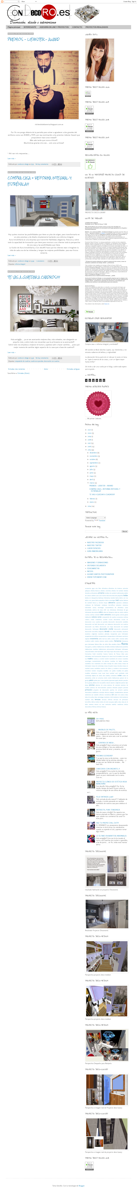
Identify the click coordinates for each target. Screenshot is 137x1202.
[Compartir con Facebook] (59, 164)
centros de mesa (97, 610)
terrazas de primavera (121, 699)
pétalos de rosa (97, 683)
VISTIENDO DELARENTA (96, 566)
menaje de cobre (112, 663)
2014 (90, 506)
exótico (111, 641)
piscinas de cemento (113, 685)
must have (105, 673)
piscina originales (116, 683)
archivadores (94, 593)
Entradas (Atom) (23, 373)
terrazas (98, 699)
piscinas (92, 685)
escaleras (125, 631)
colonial (97, 615)
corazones (120, 617)
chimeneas (113, 610)
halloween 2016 (92, 651)
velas (119, 702)
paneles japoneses (109, 680)
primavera (88, 690)
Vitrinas (94, 707)
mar (93, 663)
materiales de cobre (100, 663)
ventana (91, 704)
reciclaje (101, 692)
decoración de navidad (121, 627)
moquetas (100, 671)
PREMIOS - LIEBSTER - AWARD (34, 39)
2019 (90, 436)
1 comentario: (40, 261)
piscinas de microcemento (98, 687)
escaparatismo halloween (114, 636)
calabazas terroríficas (108, 605)
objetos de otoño (97, 675)
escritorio (125, 636)
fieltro (119, 644)
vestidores (120, 704)
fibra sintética (113, 644)
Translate (102, 521)
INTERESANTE (30, 27)
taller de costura (119, 695)
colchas (92, 615)
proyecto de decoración (101, 690)
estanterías (94, 639)
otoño (105, 678)
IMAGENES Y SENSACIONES (97, 563)
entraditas (119, 631)
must (99, 673)
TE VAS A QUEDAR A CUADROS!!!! (34, 277)
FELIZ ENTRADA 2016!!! (104, 797)
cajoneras (119, 603)
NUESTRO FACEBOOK (95, 542)
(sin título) (100, 719)
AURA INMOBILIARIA (95, 551)
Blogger (82, 1186)
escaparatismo (103, 636)
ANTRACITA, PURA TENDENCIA (108, 810)
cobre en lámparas (108, 612)
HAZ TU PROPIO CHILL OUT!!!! (107, 823)
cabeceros (111, 603)
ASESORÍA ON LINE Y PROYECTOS (54, 27)
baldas (126, 595)
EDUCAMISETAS (93, 568)
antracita (125, 588)
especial (87, 639)
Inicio (46, 369)
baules (121, 600)
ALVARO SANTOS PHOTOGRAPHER (100, 574)
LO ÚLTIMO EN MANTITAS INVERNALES (111, 836)
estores (102, 641)
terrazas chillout (107, 699)
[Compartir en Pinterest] (61, 164)
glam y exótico (92, 647)
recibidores (95, 692)
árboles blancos (95, 591)
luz (86, 659)
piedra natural (106, 683)
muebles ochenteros (91, 673)
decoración (111, 622)
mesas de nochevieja (98, 666)
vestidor (114, 704)
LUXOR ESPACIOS (94, 548)
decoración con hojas (106, 627)
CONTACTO (77, 27)
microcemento (123, 668)
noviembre (94, 456)
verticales (108, 704)
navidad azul (114, 673)
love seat (125, 656)
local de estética (117, 656)
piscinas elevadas (112, 687)
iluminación (97, 656)
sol (113, 695)
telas (126, 695)
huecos (105, 654)
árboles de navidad (117, 591)
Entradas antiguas (73, 369)
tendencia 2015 (117, 697)
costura (87, 619)
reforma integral (20, 264)
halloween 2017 (101, 651)
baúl (117, 600)
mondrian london (90, 671)
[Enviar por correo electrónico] (53, 164)
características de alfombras (114, 607)
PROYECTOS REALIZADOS (97, 27)
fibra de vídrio (104, 644)
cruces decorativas (114, 619)
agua (93, 588)
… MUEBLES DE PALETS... (106, 730)
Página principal (14, 27)
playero (120, 687)
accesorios (88, 588)
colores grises (115, 615)
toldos (97, 702)
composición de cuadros (22, 361)
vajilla (116, 702)
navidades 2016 (123, 673)
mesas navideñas (95, 668)
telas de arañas (89, 697)
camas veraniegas (98, 607)
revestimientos (119, 692)
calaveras (118, 605)
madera (90, 659)
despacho (101, 631)
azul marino (102, 595)
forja (86, 647)
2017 (89, 443)
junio (92, 473)
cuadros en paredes (37, 361)
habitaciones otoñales (91, 649)
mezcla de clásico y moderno (110, 668)
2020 (90, 433)
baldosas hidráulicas (104, 598)
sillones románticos (105, 695)
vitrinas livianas (101, 707)
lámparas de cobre (107, 656)
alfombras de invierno (115, 588)
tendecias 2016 (108, 697)
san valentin (95, 695)
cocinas (87, 615)
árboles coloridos (106, 591)
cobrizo (126, 612)
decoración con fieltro (92, 627)
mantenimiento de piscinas (100, 661)
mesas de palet (108, 666)
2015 (89, 450)
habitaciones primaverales (106, 649)
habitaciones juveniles (121, 647)
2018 (89, 440)
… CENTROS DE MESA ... (105, 743)
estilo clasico (111, 639)
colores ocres (96, 617)
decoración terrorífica (91, 631)
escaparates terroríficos (91, 636)
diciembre (93, 453)
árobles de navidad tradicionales (114, 593)
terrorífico (88, 702)
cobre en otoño (118, 612)
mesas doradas (117, 666)
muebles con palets (109, 671)
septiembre (94, 463)
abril (91, 479)
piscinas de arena (101, 685)
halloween (118, 649)
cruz (93, 622)
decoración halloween (92, 629)
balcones (109, 595)
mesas (120, 663)
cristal (92, 619)
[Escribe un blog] (55, 164)
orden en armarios (97, 678)
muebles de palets (122, 671)
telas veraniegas (99, 697)
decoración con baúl (91, 624)
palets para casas (99, 680)
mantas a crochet (99, 659)
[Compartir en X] (57, 164)
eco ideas (113, 631)
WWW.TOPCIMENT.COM (96, 577)
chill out (106, 610)
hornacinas (88, 654)
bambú (113, 598)
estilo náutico (95, 641)
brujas (105, 603)
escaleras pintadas (103, 634)
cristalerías (98, 619)
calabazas (125, 603)
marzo (92, 483)
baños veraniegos (110, 600)
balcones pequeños (117, 595)
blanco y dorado (98, 603)
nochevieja (88, 675)
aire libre (98, 588)
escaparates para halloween (119, 634)
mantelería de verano (115, 659)
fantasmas (117, 641)
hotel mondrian (97, 654)
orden (120, 675)
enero (92, 502)
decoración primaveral (121, 629)
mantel (107, 659)
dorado (106, 631)
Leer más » (12, 158)
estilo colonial (120, 639)
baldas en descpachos (91, 598)
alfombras (105, 588)
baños (117, 598)
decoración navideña (122, 622)
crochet (105, 619)
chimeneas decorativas (91, 612)
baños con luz (123, 598)
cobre (101, 612)
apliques (87, 591)
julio (91, 469)
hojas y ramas (124, 651)
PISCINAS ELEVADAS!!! (104, 756)
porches (125, 687)
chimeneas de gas (122, 610)
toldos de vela (104, 702)
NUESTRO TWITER (94, 545)
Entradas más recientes (16, 369)
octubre (93, 459)
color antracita (105, 615)
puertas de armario (116, 690)
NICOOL (90, 571)
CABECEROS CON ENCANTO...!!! (108, 769)
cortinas (125, 617)
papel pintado (119, 680)
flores (124, 644)
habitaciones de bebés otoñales (106, 647)
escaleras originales (91, 634)
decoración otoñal (106, 629)
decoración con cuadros (51, 361)
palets (91, 680)
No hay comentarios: (42, 164)
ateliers (94, 595)
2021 (89, 430)
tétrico (93, 702)
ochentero (114, 675)
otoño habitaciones (113, 678)
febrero (93, 499)
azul (97, 595)
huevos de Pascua (114, 654)
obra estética (106, 675)
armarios (101, 593)
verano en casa (99, 704)
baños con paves (90, 600)
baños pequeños (100, 600)
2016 (90, 446)
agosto (92, 466)
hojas (108, 651)
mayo (92, 476)
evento (107, 641)
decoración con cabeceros (105, 624)
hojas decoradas (114, 651)
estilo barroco (103, 639)
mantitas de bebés (116, 661)
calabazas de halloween (92, 605)
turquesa (111, 702)
